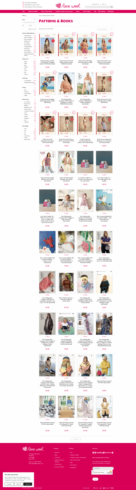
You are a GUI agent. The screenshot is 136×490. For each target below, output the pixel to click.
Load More (76, 439)
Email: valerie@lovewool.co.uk (36, 463)
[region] (18, 479)
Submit (95, 479)
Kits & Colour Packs (75, 460)
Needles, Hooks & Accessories (78, 457)
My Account (94, 4)
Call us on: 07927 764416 (35, 462)
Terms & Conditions (59, 467)
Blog (56, 455)
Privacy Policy (58, 464)
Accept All (28, 484)
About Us (57, 452)
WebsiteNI (40, 488)
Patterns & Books (46, 15)
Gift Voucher (73, 465)
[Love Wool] (68, 5)
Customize (9, 484)
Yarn (71, 452)
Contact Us (57, 457)
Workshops (73, 467)
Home (40, 15)
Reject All (19, 484)
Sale (71, 462)
